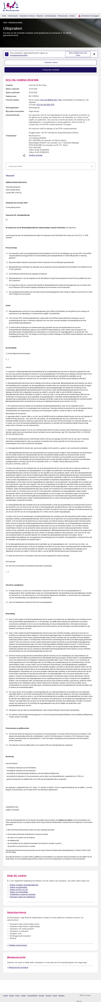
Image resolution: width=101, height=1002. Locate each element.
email (96, 995)
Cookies (23, 995)
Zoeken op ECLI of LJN (19, 890)
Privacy (17, 995)
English (5, 995)
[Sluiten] (94, 54)
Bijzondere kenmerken (15, 111)
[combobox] (50, 166)
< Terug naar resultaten (50, 70)
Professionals (63, 16)
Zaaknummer (11, 96)
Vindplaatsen (11, 136)
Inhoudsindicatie (12, 115)
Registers (40, 16)
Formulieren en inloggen (90, 16)
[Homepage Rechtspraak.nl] (10, 6)
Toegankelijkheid (32, 995)
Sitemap (11, 995)
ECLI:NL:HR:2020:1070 (45, 105)
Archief (55, 995)
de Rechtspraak (50, 16)
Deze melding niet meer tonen (78, 54)
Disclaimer (61, 995)
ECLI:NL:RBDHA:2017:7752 (51, 100)
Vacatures (49, 995)
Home (4, 16)
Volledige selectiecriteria (18, 945)
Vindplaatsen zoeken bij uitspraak (22, 894)
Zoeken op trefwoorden (18, 887)
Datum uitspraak (12, 89)
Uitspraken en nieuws (27, 16)
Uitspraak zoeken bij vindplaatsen (22, 897)
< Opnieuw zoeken (50, 62)
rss (93, 995)
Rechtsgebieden (12, 108)
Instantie (9, 85)
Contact (72, 16)
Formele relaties (12, 100)
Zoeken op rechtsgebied (19, 892)
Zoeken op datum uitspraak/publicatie (24, 885)
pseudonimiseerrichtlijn (18, 55)
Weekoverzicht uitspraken (18, 967)
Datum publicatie (13, 93)
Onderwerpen (13, 16)
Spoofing (41, 995)
